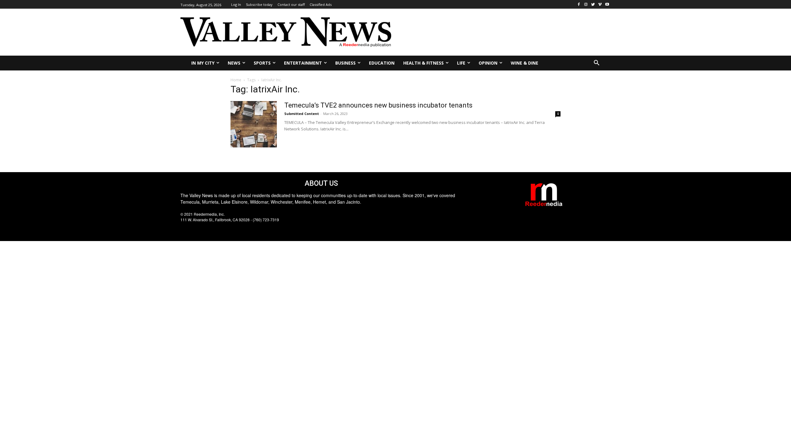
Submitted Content (301, 113)
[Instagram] (586, 4)
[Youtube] (607, 4)
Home (236, 80)
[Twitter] (593, 4)
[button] (596, 63)
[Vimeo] (599, 4)
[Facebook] (578, 4)
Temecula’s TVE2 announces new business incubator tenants (378, 105)
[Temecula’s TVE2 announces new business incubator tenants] (254, 124)
